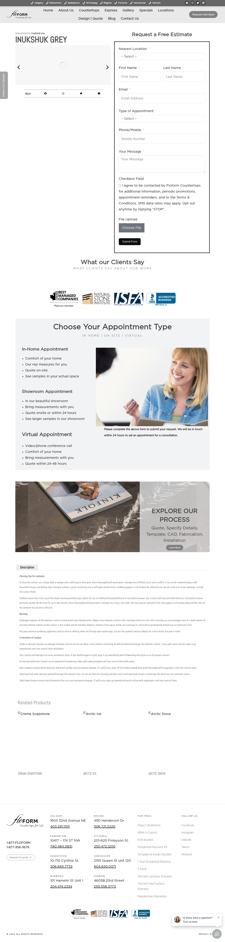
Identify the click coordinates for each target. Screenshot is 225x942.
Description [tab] (27, 567)
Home (18, 33)
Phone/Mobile (130, 130)
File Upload (128, 219)
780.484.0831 (61, 846)
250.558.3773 (105, 886)
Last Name (172, 68)
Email (123, 89)
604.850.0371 (105, 866)
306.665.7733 (61, 866)
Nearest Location (133, 49)
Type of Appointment (136, 111)
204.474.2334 (61, 886)
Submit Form (129, 241)
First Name (128, 68)
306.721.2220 (104, 826)
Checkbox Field (131, 179)
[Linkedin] (203, 3)
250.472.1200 (104, 846)
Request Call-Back (203, 14)
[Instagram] (192, 3)
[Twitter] (198, 3)
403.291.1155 (60, 826)
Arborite (26, 33)
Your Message (130, 151)
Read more (23, 784)
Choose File (131, 227)
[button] (18, 67)
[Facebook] (187, 3)
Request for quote (19, 857)
